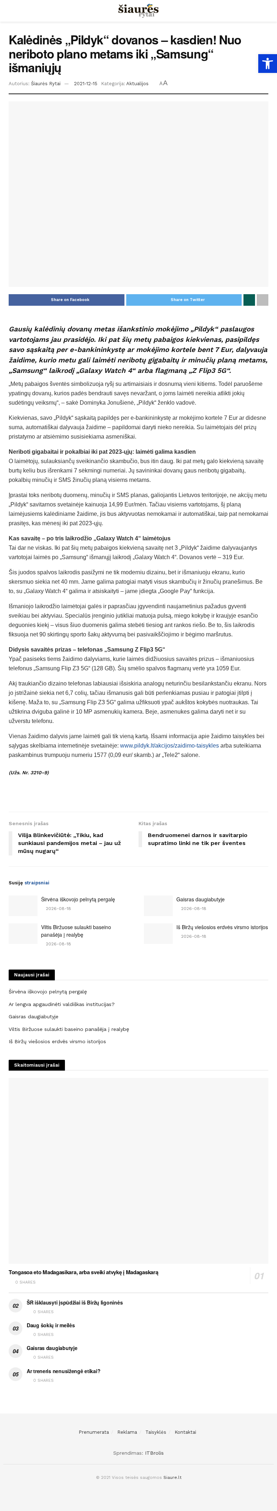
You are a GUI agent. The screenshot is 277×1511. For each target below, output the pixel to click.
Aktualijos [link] (137, 83)
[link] (267, 63)
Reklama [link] (127, 1432)
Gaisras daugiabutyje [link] (200, 899)
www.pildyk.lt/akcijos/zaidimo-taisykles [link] (169, 746)
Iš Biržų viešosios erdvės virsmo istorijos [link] (222, 927)
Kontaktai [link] (185, 1432)
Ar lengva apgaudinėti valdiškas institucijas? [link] (62, 1004)
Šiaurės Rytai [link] (46, 83)
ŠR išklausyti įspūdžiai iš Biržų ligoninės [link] (75, 1302)
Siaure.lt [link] (172, 1477)
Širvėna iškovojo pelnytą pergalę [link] (78, 899)
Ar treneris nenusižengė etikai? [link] (63, 1371)
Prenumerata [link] (94, 1432)
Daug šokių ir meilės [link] (51, 1325)
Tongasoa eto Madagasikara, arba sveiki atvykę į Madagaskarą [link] (83, 1272)
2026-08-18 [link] (57, 908)
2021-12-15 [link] (85, 83)
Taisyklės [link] (155, 1432)
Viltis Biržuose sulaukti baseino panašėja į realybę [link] (76, 930)
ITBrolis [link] (154, 1453)
